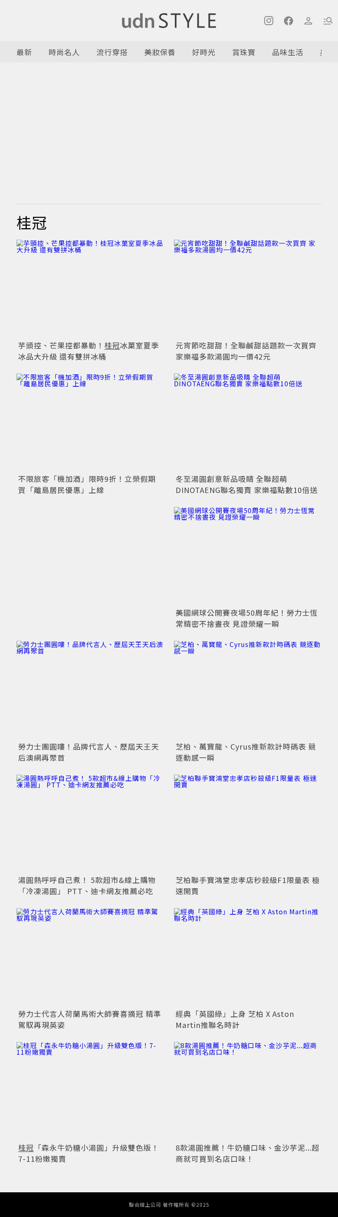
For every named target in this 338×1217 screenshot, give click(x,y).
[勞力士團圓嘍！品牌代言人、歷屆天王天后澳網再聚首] (90, 690)
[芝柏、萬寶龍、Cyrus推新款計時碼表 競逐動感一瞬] (248, 690)
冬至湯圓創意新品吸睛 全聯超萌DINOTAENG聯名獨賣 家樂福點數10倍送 (247, 484)
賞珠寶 (244, 52)
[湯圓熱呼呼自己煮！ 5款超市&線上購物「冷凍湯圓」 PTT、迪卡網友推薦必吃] (90, 824)
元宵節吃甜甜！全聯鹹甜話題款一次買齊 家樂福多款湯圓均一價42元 (246, 351)
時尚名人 (64, 52)
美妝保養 (160, 52)
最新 (24, 52)
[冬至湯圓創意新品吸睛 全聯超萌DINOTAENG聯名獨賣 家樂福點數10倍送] (248, 423)
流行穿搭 (112, 52)
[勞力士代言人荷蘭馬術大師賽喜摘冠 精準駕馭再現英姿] (90, 957)
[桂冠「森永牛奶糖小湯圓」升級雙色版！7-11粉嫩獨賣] (90, 1091)
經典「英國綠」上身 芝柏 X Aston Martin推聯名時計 (235, 1019)
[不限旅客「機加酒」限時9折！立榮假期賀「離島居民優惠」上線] (90, 423)
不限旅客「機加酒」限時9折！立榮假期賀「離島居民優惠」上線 (87, 484)
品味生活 (287, 52)
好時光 (204, 52)
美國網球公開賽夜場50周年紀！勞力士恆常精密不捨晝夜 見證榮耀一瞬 (247, 618)
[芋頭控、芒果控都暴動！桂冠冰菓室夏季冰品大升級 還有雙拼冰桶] (90, 289)
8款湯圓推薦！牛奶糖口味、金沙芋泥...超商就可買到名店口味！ (247, 1153)
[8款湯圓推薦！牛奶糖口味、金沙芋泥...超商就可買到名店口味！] (248, 1091)
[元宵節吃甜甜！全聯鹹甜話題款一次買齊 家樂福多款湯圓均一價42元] (248, 289)
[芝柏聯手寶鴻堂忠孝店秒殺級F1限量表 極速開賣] (248, 824)
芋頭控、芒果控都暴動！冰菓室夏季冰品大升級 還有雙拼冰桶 (88, 351)
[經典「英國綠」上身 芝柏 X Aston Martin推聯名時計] (248, 957)
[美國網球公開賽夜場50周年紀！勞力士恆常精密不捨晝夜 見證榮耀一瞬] (248, 556)
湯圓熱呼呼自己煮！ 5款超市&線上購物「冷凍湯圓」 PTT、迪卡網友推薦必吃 (87, 885)
